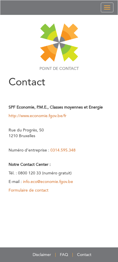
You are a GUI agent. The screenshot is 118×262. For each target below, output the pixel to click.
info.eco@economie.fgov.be (48, 182)
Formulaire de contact (28, 190)
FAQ (64, 255)
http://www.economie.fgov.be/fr (37, 116)
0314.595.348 (63, 150)
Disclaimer (42, 255)
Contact (84, 255)
